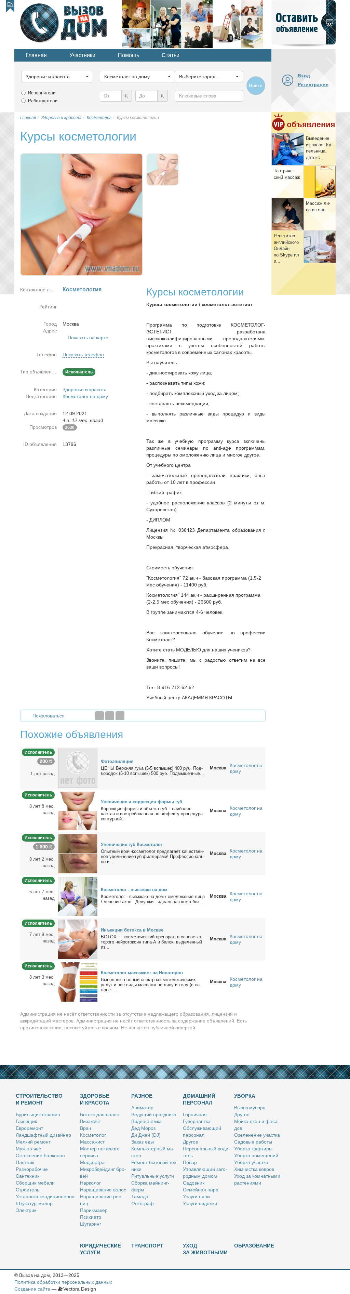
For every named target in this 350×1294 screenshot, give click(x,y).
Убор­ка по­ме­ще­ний (256, 1155)
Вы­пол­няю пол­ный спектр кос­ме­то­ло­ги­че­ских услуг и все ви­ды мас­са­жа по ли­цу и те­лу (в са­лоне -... (151, 984)
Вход (304, 75)
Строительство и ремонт (39, 1099)
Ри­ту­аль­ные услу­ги (152, 1176)
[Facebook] (99, 715)
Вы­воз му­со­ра (250, 1107)
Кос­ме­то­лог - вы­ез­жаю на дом (134, 889)
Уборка (244, 1096)
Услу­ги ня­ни (196, 1196)
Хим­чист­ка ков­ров (254, 1169)
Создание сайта (32, 1289)
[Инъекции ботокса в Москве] (77, 938)
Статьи (170, 55)
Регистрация (313, 84)
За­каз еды (142, 1142)
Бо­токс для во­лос (99, 1114)
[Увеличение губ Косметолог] (77, 853)
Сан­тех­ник (27, 1176)
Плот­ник (25, 1162)
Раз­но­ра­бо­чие (32, 1169)
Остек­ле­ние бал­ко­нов (40, 1155)
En (10, 4)
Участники (82, 55)
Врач (85, 1128)
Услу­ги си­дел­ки (200, 1203)
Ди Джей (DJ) (146, 1135)
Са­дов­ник (193, 1183)
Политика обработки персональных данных (63, 1282)
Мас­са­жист (92, 1142)
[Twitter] (109, 715)
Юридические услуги (100, 1249)
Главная (36, 55)
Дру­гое (190, 1142)
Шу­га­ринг (90, 1224)
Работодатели (42, 100)
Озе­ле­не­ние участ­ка (257, 1135)
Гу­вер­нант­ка (197, 1121)
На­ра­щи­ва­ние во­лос (103, 1189)
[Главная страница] (68, 23)
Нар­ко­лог (90, 1183)
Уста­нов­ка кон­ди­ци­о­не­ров (45, 1196)
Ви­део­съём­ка (146, 1121)
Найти (255, 85)
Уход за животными (205, 1249)
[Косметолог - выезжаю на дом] (77, 896)
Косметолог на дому (85, 396)
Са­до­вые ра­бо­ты (253, 1142)
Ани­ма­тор (142, 1107)
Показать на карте (88, 337)
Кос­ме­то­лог (93, 1135)
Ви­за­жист (90, 1121)
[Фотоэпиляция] (77, 767)
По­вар (190, 1162)
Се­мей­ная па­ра (200, 1189)
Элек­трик (26, 1210)
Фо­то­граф (142, 1203)
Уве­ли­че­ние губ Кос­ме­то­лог (131, 844)
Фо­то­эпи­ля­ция (117, 761)
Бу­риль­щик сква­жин (38, 1114)
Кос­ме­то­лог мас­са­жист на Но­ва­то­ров (142, 972)
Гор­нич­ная (195, 1114)
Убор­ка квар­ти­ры (253, 1148)
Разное (141, 1096)
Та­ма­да (139, 1196)
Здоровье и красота (85, 389)
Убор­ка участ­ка (251, 1162)
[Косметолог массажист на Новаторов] (77, 981)
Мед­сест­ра (92, 1162)
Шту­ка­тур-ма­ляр (34, 1203)
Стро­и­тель (27, 1189)
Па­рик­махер (94, 1210)
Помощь (128, 55)
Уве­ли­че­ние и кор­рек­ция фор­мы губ (141, 801)
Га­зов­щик (26, 1121)
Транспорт (147, 1246)
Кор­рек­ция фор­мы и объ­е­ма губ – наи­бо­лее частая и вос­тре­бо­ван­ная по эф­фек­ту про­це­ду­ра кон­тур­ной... (152, 813)
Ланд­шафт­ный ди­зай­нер (43, 1135)
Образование (254, 1246)
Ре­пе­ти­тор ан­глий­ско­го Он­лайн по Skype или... (286, 248)
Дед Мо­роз (143, 1128)
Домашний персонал (199, 1099)
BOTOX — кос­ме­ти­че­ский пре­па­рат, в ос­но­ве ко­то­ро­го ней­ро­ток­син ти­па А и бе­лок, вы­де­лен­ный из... (151, 942)
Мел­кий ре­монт (33, 1142)
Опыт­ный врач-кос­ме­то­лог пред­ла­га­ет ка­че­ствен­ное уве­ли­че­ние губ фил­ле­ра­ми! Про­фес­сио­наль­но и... (153, 856)
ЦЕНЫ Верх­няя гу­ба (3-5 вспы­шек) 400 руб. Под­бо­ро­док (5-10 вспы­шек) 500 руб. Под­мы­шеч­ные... (152, 771)
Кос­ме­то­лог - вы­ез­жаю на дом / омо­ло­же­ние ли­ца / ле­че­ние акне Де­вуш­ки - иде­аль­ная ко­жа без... (153, 899)
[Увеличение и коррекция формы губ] (77, 810)
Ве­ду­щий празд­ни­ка (153, 1114)
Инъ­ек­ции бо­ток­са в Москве (132, 930)
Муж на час (28, 1148)
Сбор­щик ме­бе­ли (35, 1183)
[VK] (120, 715)
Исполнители (41, 92)
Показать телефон (83, 354)
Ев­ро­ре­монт (29, 1128)
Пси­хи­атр (90, 1217)
